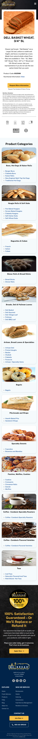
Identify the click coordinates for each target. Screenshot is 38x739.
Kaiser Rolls (9, 176)
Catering (18, 697)
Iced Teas (8, 574)
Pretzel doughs (11, 350)
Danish (8, 487)
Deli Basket (9, 310)
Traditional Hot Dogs (13, 180)
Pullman (8, 317)
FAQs (3, 700)
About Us (5, 705)
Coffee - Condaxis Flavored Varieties (18, 546)
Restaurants (19, 691)
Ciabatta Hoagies (11, 213)
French (8, 246)
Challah (8, 355)
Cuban (7, 251)
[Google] (20, 680)
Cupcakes (9, 449)
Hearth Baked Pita (12, 418)
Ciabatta (8, 357)
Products (4, 697)
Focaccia (8, 359)
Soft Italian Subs (11, 216)
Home (3, 691)
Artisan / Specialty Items (14, 362)
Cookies (8, 480)
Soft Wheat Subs (11, 218)
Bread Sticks (10, 279)
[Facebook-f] (13, 680)
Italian (7, 249)
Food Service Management (24, 702)
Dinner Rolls (9, 282)
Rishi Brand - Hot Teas (13, 579)
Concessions (19, 700)
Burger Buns (10, 171)
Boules (7, 352)
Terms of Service (11, 733)
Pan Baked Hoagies (12, 209)
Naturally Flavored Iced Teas (16, 576)
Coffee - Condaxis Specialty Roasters (19, 517)
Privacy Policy (19, 733)
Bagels (7, 390)
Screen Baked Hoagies (13, 211)
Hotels (18, 694)
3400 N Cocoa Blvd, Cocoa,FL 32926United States (19, 674)
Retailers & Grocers (22, 705)
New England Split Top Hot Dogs (17, 178)
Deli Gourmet (10, 312)
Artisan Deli (9, 348)
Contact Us (5, 708)
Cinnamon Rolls (11, 484)
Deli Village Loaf (11, 315)
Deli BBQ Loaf (10, 319)
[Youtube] (24, 680)
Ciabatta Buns (10, 173)
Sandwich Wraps (11, 421)
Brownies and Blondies (13, 451)
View (23, 77)
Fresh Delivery (6, 694)
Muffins (8, 489)
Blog (3, 702)
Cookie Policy (27, 733)
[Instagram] (17, 680)
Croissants (9, 482)
